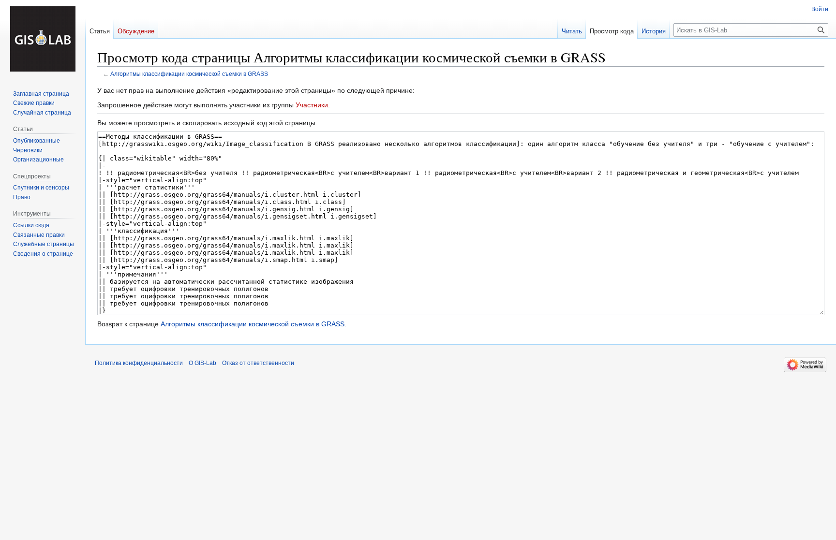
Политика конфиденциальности (139, 363)
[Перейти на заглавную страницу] (42, 38)
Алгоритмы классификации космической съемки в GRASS (189, 74)
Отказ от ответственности (258, 363)
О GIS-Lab (202, 363)
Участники (312, 105)
